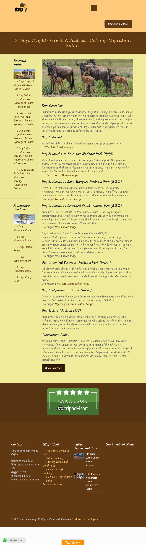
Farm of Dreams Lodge (68, 199)
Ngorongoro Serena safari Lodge (74, 304)
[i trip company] (21, 8)
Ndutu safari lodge (66, 227)
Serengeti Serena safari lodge (72, 283)
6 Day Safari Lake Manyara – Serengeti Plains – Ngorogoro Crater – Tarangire (24, 156)
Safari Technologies (86, 519)
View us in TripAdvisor (59, 476)
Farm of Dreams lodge (65, 175)
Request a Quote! (118, 24)
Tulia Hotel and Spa (62, 147)
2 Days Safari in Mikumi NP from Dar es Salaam (24, 85)
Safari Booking (54, 458)
